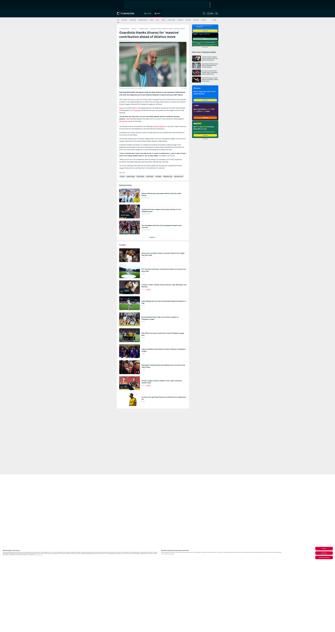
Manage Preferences (324, 557)
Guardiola (136, 110)
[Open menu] (216, 13)
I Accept (324, 548)
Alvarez (121, 108)
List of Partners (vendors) (167, 554)
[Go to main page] (127, 13)
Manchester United (125, 121)
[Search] (204, 13)
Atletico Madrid (158, 126)
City (135, 99)
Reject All (324, 553)
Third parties (39, 554)
